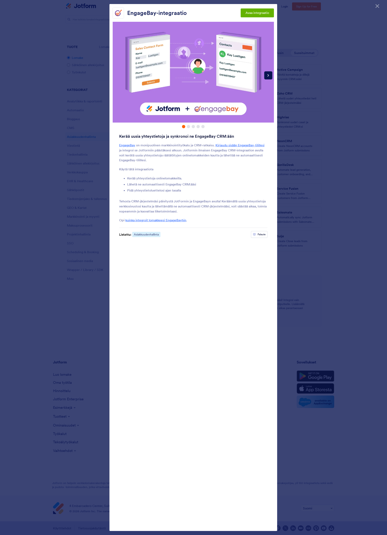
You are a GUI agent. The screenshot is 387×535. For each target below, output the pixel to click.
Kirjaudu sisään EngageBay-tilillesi (239, 145)
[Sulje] (377, 6)
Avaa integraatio (257, 13)
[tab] (183, 126)
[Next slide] (268, 75)
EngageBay (127, 145)
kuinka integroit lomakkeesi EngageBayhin (155, 220)
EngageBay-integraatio (157, 13)
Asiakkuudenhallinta (146, 234)
